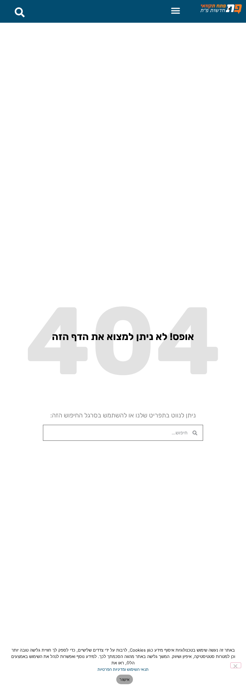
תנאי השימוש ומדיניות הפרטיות (123, 669)
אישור (124, 679)
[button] (175, 10)
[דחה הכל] (235, 665)
